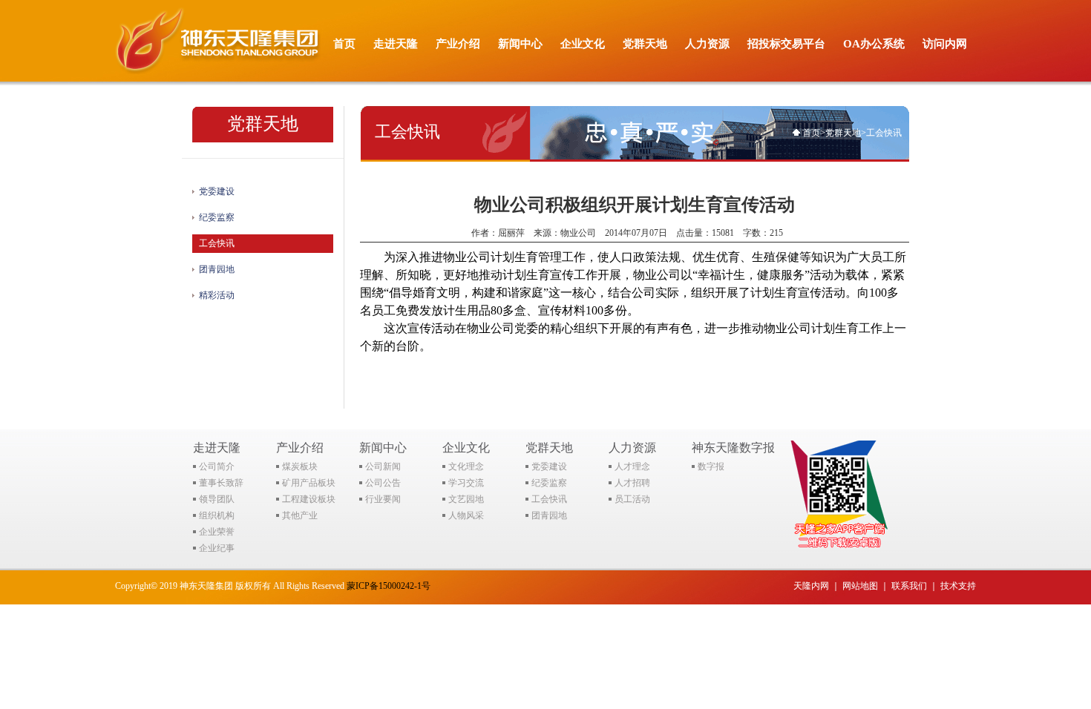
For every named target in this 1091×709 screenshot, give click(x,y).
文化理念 (466, 466)
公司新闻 (383, 466)
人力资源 (707, 44)
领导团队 (217, 499)
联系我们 (909, 586)
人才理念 (632, 466)
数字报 (711, 466)
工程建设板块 (308, 499)
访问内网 (945, 44)
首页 (344, 44)
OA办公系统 (874, 44)
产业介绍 (458, 44)
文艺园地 (466, 499)
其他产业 (300, 515)
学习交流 (466, 483)
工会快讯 (217, 243)
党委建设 (217, 191)
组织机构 (217, 515)
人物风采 (466, 515)
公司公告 (383, 483)
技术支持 (958, 586)
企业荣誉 (217, 532)
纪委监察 (217, 217)
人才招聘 (632, 483)
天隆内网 (811, 586)
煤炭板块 (300, 466)
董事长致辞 (221, 483)
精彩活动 (217, 295)
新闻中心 (520, 44)
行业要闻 (383, 499)
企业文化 (582, 44)
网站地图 (860, 586)
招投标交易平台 (786, 44)
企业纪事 (217, 548)
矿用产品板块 (308, 483)
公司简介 (217, 466)
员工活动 (632, 499)
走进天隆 (395, 44)
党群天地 (645, 44)
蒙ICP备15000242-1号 (388, 586)
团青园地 (217, 269)
